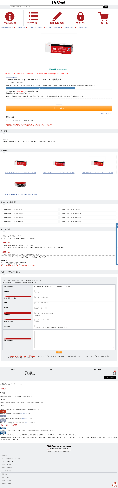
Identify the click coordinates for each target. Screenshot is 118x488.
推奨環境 (4, 474)
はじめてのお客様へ (7, 480)
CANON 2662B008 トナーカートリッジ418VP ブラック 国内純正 (20, 194)
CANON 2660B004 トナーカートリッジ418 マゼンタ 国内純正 (58, 173)
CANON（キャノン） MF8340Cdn (71, 213)
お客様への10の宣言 (7, 467)
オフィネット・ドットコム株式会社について (13, 458)
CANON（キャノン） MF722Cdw (12, 209)
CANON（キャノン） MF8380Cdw (71, 217)
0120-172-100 (55, 448)
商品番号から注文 (6, 483)
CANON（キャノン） (11, 77)
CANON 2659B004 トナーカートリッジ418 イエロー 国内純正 (97, 173)
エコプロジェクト (6, 471)
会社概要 (4, 455)
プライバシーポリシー (7, 461)
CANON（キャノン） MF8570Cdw (71, 221)
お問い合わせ (23, 413)
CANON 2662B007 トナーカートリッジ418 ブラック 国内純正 (20, 173)
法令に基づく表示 (6, 464)
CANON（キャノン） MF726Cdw (70, 209)
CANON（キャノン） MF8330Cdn (13, 213)
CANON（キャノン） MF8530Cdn (13, 221)
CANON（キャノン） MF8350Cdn (13, 217)
